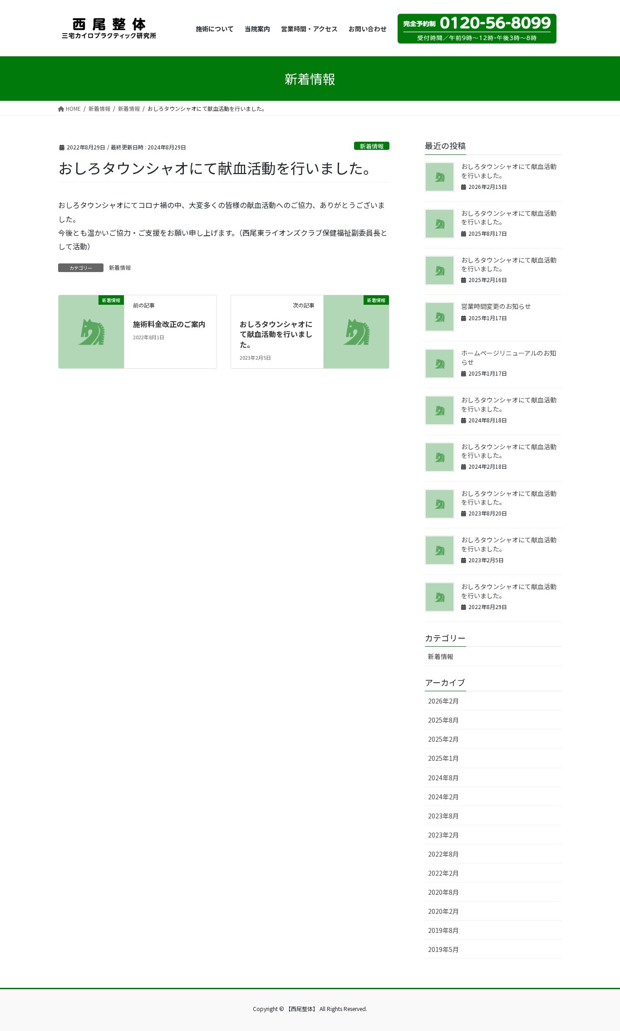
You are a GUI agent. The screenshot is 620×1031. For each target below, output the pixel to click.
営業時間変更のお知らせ (496, 306)
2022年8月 (443, 853)
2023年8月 (443, 815)
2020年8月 (443, 892)
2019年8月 (443, 930)
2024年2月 (443, 796)
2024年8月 (443, 777)
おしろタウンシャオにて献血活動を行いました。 (276, 334)
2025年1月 (443, 758)
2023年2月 (443, 834)
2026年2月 (443, 700)
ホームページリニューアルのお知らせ (508, 357)
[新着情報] (91, 316)
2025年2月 (443, 739)
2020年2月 (443, 911)
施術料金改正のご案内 (169, 323)
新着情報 (372, 146)
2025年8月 (443, 719)
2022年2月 (443, 872)
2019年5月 (443, 949)
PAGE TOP (598, 991)
